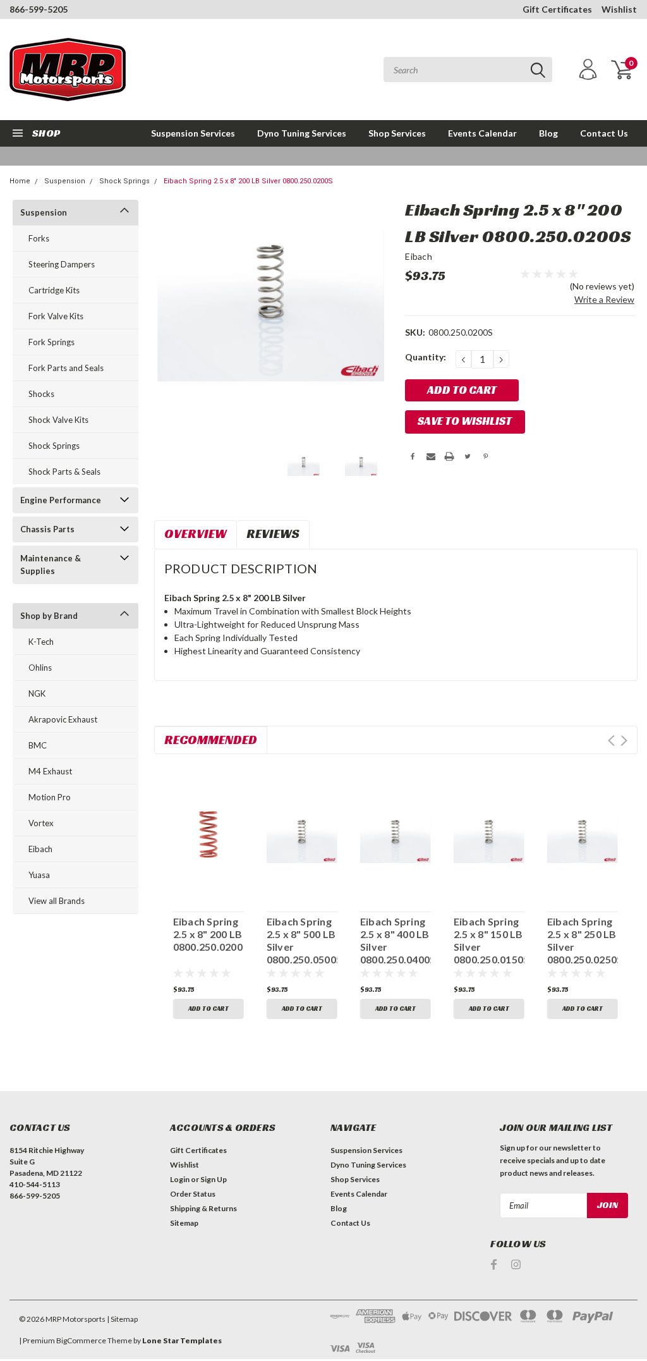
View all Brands (56, 901)
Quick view (208, 832)
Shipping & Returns (203, 1208)
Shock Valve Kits (58, 420)
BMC (37, 745)
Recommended (210, 739)
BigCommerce (81, 1340)
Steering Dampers (61, 264)
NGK (36, 693)
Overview (195, 533)
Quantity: (425, 356)
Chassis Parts (47, 529)
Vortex (41, 823)
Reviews (272, 533)
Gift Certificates (557, 9)
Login (180, 1179)
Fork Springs (51, 342)
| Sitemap (122, 1319)
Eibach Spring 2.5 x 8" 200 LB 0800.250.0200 (208, 934)
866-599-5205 (38, 9)
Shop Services (397, 133)
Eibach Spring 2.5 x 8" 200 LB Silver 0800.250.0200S (248, 181)
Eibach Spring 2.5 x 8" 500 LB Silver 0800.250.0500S (302, 940)
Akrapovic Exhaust (62, 719)
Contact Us (604, 133)
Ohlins (40, 667)
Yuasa (39, 875)
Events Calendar (482, 133)
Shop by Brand (49, 616)
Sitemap (184, 1223)
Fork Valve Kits (55, 316)
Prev (611, 740)
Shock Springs (124, 181)
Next (624, 740)
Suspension (64, 181)
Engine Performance (60, 500)
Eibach (40, 849)
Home (19, 181)
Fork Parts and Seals (66, 368)
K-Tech (41, 642)
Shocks (41, 394)
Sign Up (213, 1179)
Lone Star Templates (182, 1340)
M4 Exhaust (50, 771)
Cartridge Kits (54, 290)
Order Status (192, 1194)
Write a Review (604, 299)
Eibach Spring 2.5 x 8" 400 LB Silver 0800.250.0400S (395, 940)
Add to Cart (208, 1008)
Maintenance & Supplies (50, 564)
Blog (548, 133)
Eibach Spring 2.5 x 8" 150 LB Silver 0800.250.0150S (489, 940)
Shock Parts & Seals (64, 472)
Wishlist (619, 9)
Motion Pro (49, 797)
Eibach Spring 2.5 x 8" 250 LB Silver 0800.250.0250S (582, 940)
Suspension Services (193, 133)
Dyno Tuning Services (301, 133)
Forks (38, 238)
